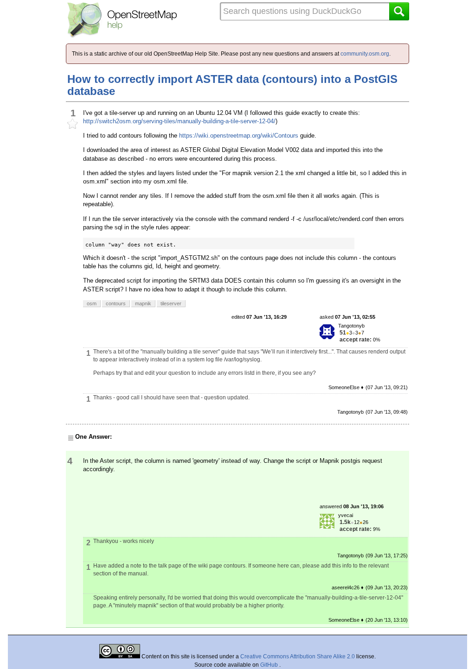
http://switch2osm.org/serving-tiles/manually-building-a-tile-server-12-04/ (179, 121)
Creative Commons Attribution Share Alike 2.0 (297, 656)
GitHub (269, 665)
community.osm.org (364, 53)
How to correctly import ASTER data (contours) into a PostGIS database (232, 85)
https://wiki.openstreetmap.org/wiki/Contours (238, 135)
